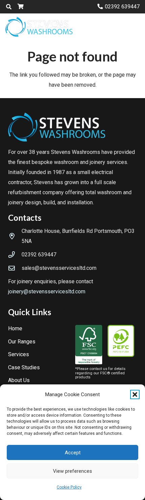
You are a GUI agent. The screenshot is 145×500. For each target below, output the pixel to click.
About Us (19, 380)
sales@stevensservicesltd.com (59, 268)
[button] (135, 394)
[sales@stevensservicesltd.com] (15, 268)
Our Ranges (21, 341)
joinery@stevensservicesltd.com (46, 291)
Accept (73, 453)
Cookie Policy (69, 487)
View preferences (72, 471)
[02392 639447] (15, 254)
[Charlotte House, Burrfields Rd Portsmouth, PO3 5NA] (15, 236)
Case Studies (24, 367)
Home (15, 328)
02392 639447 (39, 254)
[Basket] (20, 6)
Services (18, 354)
